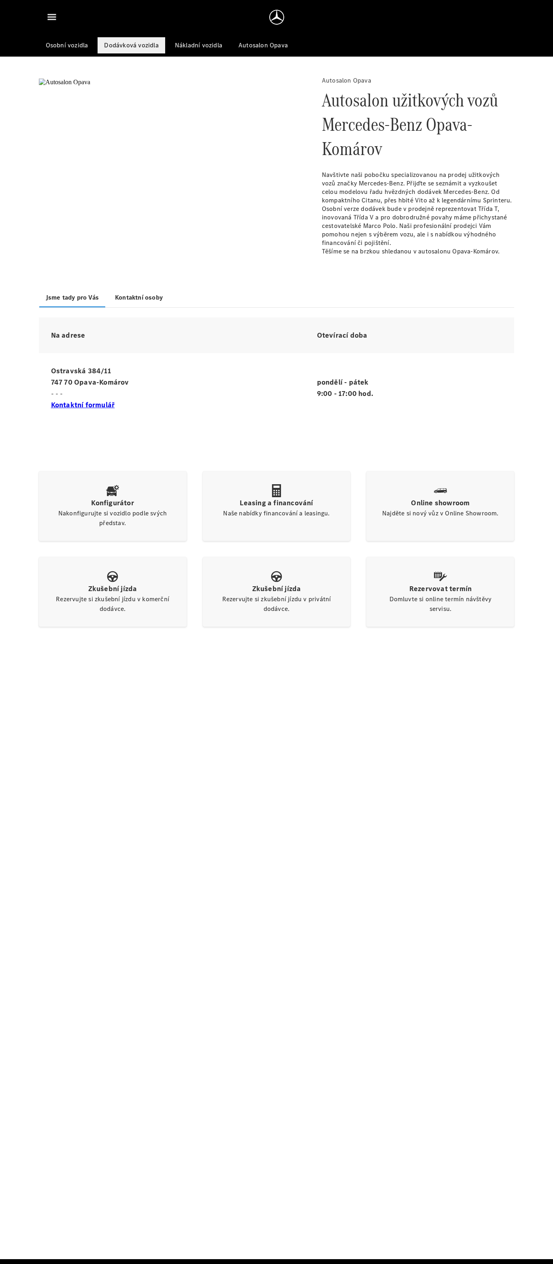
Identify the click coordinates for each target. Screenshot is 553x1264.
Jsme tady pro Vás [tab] (72, 297)
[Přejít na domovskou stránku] (276, 17)
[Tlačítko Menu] (52, 17)
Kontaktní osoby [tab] (139, 297)
